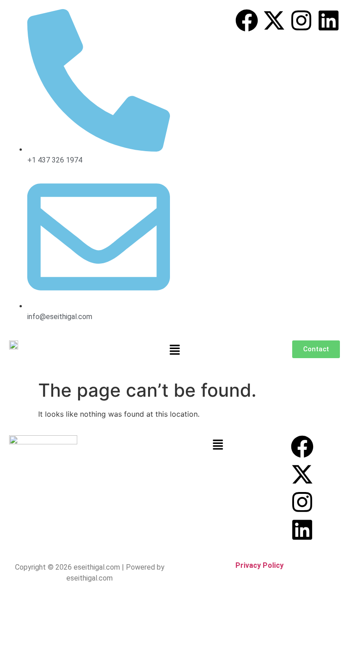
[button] (174, 350)
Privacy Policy (259, 565)
